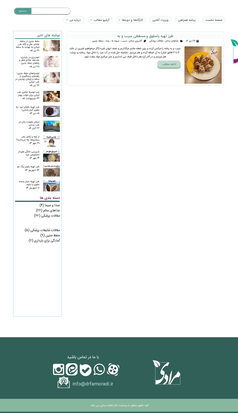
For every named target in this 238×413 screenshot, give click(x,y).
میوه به (115, 41)
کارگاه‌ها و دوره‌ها (132, 20)
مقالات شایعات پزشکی (42, 230)
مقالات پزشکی (156, 41)
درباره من (75, 20)
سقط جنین (98, 41)
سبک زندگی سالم (42, 220)
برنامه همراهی (187, 20)
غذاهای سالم (171, 41)
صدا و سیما (50, 205)
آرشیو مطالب (101, 20)
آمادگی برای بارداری (44, 240)
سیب (124, 41)
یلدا (107, 41)
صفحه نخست (213, 20)
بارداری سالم (46, 225)
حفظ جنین (50, 235)
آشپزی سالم (135, 41)
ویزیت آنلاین (160, 20)
